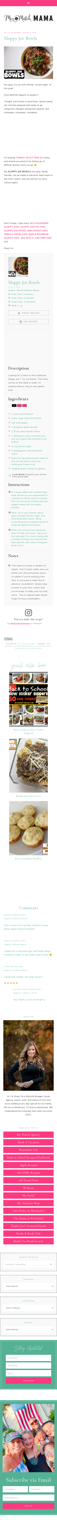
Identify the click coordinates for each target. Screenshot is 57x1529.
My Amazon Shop (28, 1203)
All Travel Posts (28, 1180)
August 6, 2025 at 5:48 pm (15, 944)
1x (14, 406)
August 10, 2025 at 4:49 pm (15, 970)
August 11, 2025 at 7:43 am (25, 993)
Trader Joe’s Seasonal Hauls (28, 1226)
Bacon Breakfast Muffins (28, 858)
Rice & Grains (22, 648)
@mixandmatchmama (20, 623)
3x (24, 406)
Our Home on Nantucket (28, 1210)
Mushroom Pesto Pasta (28, 795)
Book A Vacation (28, 1142)
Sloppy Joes (36, 648)
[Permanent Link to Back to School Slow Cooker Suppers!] (28, 725)
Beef (48, 644)
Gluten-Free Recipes (23, 646)
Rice (49, 646)
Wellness (28, 1188)
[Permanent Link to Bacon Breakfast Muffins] (28, 854)
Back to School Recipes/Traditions (28, 1157)
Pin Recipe (30, 321)
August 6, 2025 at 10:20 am (15, 919)
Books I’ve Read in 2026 (28, 1241)
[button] (28, 3)
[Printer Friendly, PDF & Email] (8, 639)
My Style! (28, 1195)
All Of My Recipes (12, 32)
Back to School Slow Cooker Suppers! (28, 731)
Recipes (28, 1323)
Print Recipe (30, 313)
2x (19, 406)
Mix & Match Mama (28, 18)
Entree (8, 646)
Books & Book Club (28, 1233)
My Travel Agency (28, 1134)
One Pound (40, 646)
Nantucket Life (28, 1150)
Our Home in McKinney (28, 1218)
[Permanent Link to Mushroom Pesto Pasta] (28, 791)
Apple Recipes (29, 1165)
